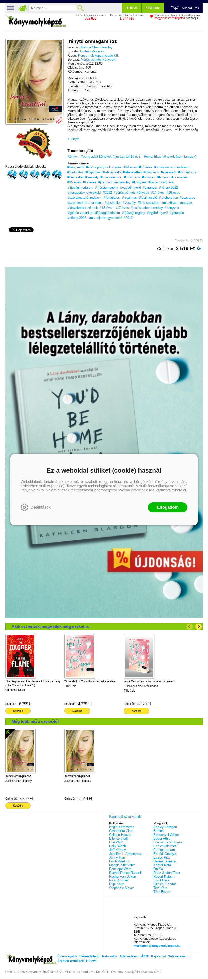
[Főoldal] (23, 8)
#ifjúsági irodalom (80, 187)
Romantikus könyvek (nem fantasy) (170, 156)
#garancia (150, 187)
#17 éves (89, 182)
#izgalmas (93, 172)
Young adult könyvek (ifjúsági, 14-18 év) (110, 156)
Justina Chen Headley (96, 47)
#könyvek (139, 182)
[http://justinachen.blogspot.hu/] (57, 175)
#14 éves (130, 167)
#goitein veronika (161, 182)
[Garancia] (34, 143)
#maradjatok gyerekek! (84, 192)
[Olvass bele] (55, 116)
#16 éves (145, 167)
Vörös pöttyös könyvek (98, 59)
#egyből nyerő (130, 187)
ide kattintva (160, 490)
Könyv (72, 156)
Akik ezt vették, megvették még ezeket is (50, 626)
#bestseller (75, 177)
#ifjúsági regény (106, 187)
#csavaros (151, 172)
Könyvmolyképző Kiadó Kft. (98, 55)
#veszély (92, 177)
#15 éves (74, 182)
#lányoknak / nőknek (172, 177)
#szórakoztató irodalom (171, 167)
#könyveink (75, 167)
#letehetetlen (132, 172)
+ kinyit (73, 139)
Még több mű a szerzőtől (35, 721)
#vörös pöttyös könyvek (104, 167)
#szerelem (168, 172)
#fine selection (111, 177)
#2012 (107, 192)
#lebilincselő (112, 172)
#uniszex (148, 177)
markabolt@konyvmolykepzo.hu (157, 946)
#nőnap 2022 (168, 187)
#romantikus (187, 172)
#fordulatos (75, 172)
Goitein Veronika (92, 51)
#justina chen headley (114, 182)
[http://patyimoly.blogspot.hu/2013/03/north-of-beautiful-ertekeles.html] (46, 175)
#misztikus (132, 177)
